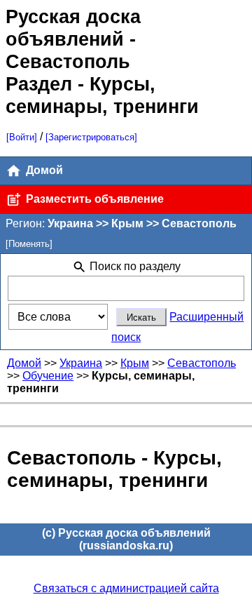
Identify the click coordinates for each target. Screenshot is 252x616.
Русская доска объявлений (73, 28)
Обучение (48, 376)
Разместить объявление (93, 199)
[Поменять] (29, 244)
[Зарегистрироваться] (91, 137)
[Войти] (21, 137)
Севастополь (201, 363)
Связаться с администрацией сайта (126, 588)
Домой (43, 170)
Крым (134, 363)
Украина (80, 363)
